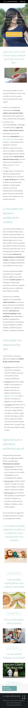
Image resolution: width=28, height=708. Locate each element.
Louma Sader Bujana (13, 696)
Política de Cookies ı (18, 700)
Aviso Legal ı (7, 700)
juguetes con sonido (11, 396)
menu (22, 1)
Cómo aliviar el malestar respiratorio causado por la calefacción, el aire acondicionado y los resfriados (14, 533)
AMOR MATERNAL (12, 1)
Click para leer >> (14, 573)
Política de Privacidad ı (14, 702)
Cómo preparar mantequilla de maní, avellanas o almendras (14, 583)
